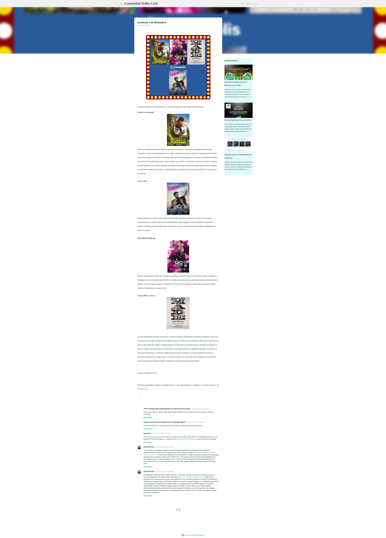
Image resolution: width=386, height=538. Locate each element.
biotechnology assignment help (192, 477)
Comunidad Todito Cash (141, 3)
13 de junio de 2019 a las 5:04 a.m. (200, 409)
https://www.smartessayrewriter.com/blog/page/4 (164, 422)
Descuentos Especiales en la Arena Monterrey (238, 120)
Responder (148, 418)
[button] (139, 29)
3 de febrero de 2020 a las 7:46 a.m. (161, 433)
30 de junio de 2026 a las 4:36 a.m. (164, 471)
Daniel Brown (149, 447)
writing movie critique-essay (187, 439)
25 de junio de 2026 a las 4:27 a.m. (164, 447)
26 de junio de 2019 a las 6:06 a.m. (195, 422)
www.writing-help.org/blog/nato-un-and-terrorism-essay (167, 409)
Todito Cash (143, 389)
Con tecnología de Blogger (194, 535)
